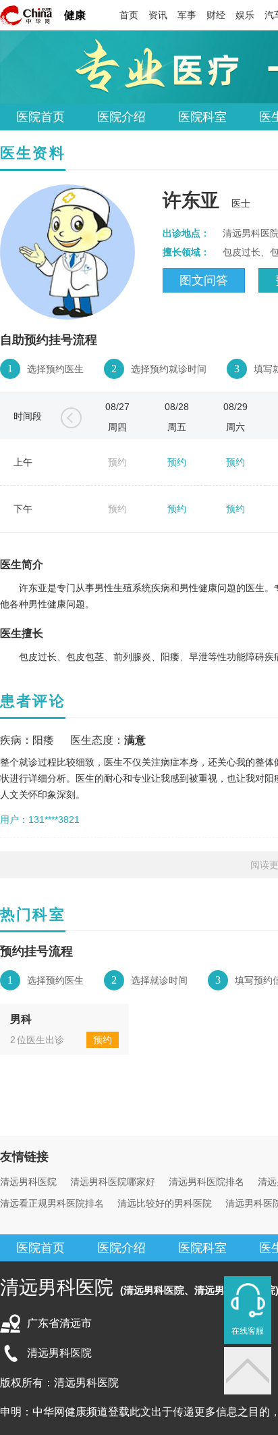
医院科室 (202, 117)
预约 (176, 462)
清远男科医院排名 (206, 1181)
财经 (215, 14)
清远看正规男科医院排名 (52, 1203)
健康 (75, 15)
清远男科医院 (28, 1181)
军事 (186, 14)
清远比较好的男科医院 (164, 1203)
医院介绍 (121, 117)
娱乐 (244, 14)
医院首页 (40, 117)
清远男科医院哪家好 (112, 1181)
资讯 (157, 14)
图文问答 (203, 280)
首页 (128, 14)
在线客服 (247, 1331)
